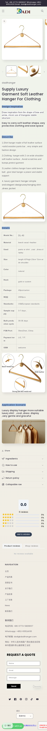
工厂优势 (8, 600)
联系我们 (8, 611)
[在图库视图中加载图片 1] (11, 71)
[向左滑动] (3, 72)
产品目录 (8, 594)
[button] (3, 11)
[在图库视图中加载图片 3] (35, 71)
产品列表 (8, 577)
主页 (7, 571)
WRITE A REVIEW (23, 534)
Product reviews (12, 546)
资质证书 (8, 582)
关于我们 (8, 588)
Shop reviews (31, 546)
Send (13, 686)
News (7, 605)
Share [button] (7, 450)
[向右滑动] (44, 72)
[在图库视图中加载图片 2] (23, 71)
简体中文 (22, 716)
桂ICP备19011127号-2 (29, 725)
